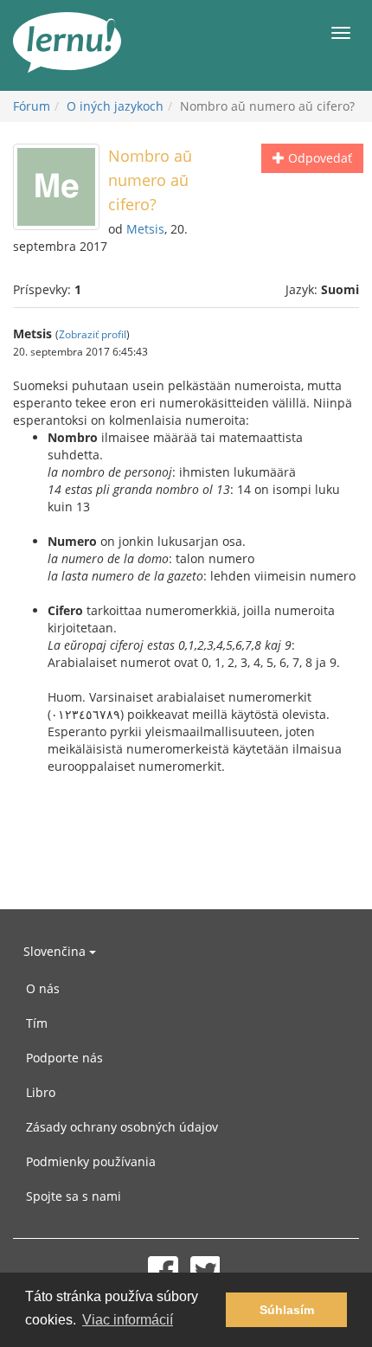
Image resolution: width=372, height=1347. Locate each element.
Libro (40, 1092)
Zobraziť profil (92, 334)
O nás (43, 988)
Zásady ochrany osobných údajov (122, 1127)
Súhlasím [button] (287, 1310)
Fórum (31, 106)
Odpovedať (318, 158)
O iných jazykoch (115, 106)
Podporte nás (64, 1057)
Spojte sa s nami (73, 1196)
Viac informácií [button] (127, 1319)
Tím (37, 1023)
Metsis (145, 229)
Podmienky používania (91, 1161)
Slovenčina (56, 951)
